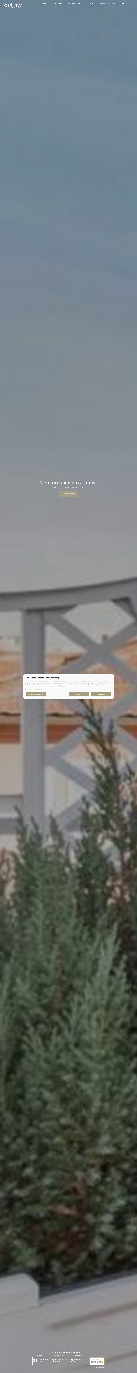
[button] (111, 676)
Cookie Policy (39, 690)
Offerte (81, 3)
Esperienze (112, 3)
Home (45, 3)
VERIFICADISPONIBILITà (97, 1361)
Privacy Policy (29, 690)
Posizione (101, 3)
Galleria (91, 3)
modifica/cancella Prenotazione (93, 1370)
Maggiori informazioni (36, 694)
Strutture (124, 3)
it (132, 4)
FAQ (60, 3)
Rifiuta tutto (79, 694)
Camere (53, 3)
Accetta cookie (100, 694)
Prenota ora (70, 3)
